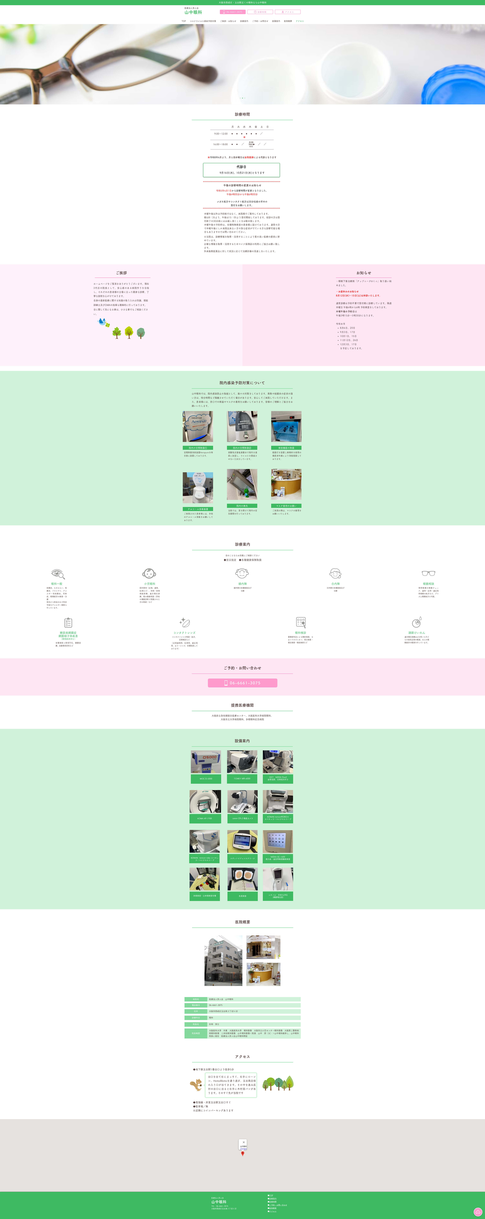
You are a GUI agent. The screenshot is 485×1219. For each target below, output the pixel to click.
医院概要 (272, 1208)
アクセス (272, 1211)
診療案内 (272, 1198)
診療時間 (272, 1202)
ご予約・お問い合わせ (278, 1205)
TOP (271, 1195)
